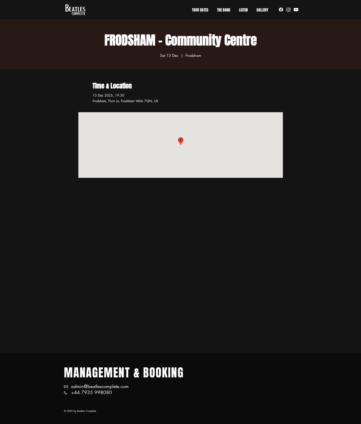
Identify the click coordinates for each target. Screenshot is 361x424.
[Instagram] (288, 9)
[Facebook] (281, 9)
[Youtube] (296, 9)
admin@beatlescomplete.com (100, 386)
